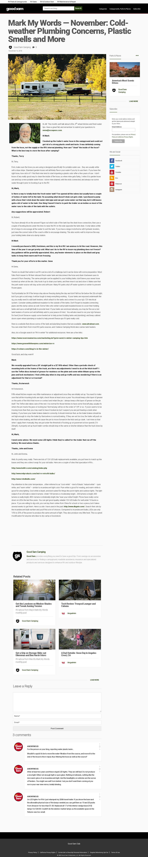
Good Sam (31, 556)
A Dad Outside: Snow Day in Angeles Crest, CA (78, 654)
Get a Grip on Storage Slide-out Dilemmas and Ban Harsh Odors (31, 654)
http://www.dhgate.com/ (74, 506)
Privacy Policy (32, 852)
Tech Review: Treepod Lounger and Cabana (78, 604)
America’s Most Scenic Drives (123, 81)
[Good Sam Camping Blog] (22, 7)
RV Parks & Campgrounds (17, 2)
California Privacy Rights (125, 137)
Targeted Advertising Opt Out (99, 852)
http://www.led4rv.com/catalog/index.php (29, 468)
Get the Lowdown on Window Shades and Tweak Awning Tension (34, 604)
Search (78, 8)
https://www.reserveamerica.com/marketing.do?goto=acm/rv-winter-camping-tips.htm (50, 338)
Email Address (117, 127)
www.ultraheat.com (90, 324)
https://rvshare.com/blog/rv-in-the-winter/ (30, 349)
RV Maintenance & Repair (66, 2)
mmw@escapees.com (52, 130)
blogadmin (72, 613)
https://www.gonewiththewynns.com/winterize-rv (33, 343)
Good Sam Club (74, 844)
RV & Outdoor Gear (47, 2)
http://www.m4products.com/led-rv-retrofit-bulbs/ (33, 473)
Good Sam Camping (22, 47)
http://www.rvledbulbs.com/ (23, 479)
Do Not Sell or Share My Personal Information (72, 852)
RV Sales (33, 2)
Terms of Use (115, 852)
